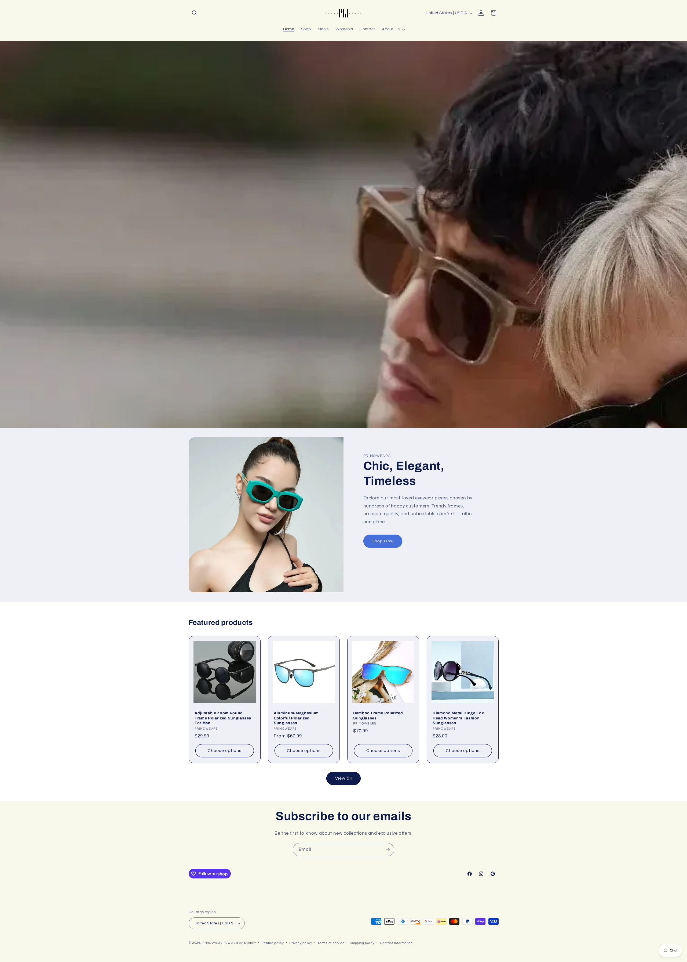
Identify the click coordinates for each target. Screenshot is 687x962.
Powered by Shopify (240, 942)
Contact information (396, 943)
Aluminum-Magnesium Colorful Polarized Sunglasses (296, 718)
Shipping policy (362, 943)
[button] (195, 13)
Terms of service (331, 943)
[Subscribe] (388, 849)
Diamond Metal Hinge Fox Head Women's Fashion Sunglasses (458, 718)
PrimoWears (212, 942)
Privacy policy (300, 943)
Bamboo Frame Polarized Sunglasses (378, 715)
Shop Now (383, 541)
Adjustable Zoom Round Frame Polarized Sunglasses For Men (223, 718)
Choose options (225, 750)
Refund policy (272, 943)
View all (343, 778)
